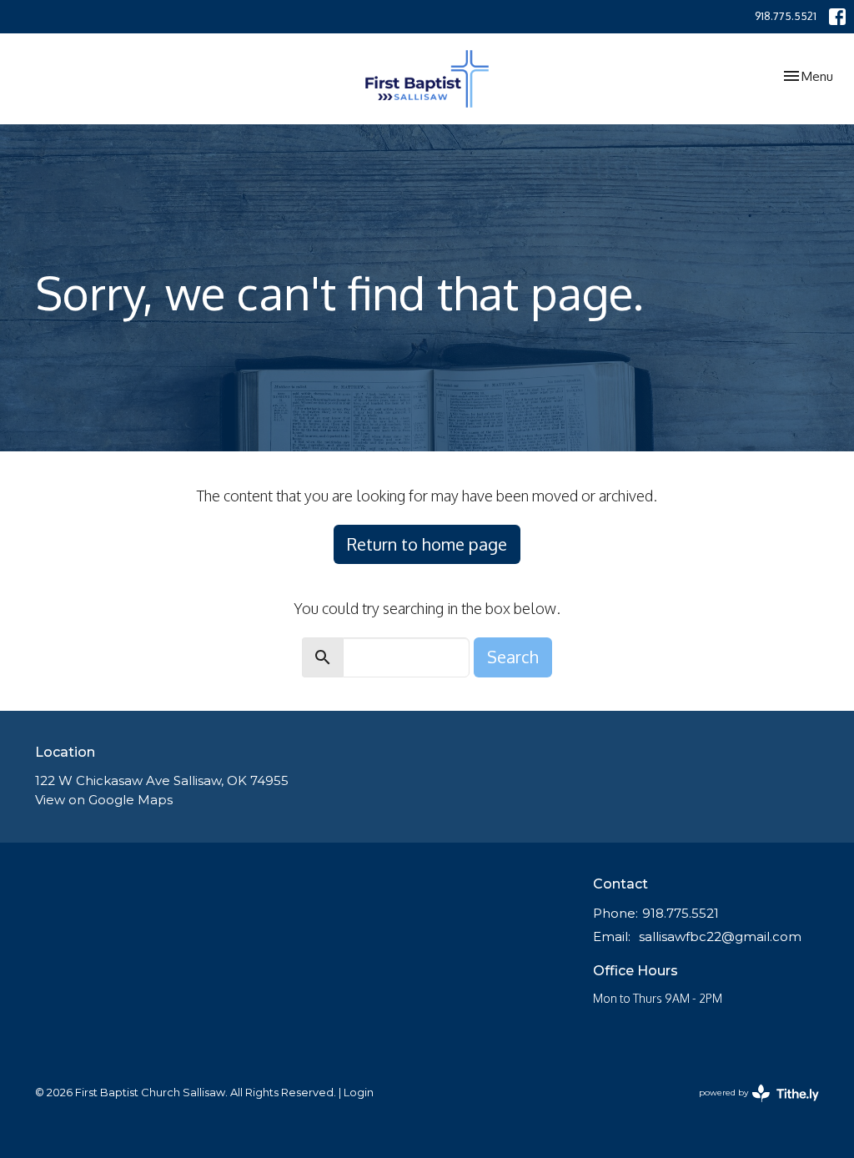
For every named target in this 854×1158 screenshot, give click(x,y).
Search (513, 656)
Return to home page (427, 544)
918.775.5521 (785, 16)
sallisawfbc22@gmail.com (720, 936)
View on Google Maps (104, 800)
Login (359, 1092)
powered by (751, 1106)
